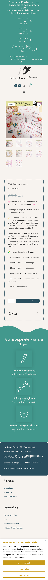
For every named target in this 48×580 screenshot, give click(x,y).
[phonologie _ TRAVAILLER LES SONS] (30, 21)
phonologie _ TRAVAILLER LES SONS (23, 21)
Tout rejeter (24, 575)
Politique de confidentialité (14, 528)
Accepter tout (24, 563)
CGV (5, 519)
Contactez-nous (10, 497)
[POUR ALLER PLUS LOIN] (30, 40)
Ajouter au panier (28, 300)
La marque (8, 492)
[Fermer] (45, 540)
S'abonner (34, 59)
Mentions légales (10, 515)
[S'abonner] (41, 59)
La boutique (8, 488)
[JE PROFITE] (36, 49)
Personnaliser (24, 569)
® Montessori (32, 78)
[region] (24, 559)
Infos (13, 314)
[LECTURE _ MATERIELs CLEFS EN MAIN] (30, 31)
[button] (24, 92)
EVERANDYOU (30, 469)
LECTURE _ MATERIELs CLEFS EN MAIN (23, 31)
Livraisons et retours (11, 524)
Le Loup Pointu (17, 78)
